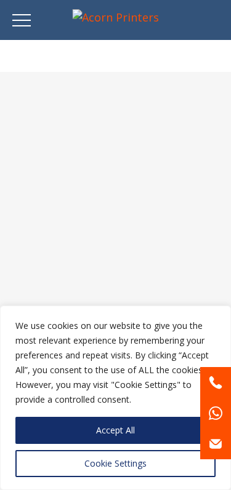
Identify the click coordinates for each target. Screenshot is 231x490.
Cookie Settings (115, 463)
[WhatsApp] (215, 413)
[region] (115, 398)
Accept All (115, 430)
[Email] (215, 444)
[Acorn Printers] (115, 17)
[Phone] (215, 382)
